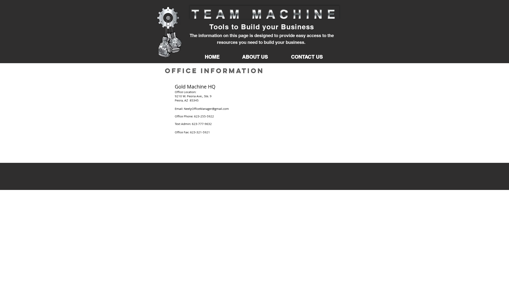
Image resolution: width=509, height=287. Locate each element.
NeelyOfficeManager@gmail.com (206, 109)
